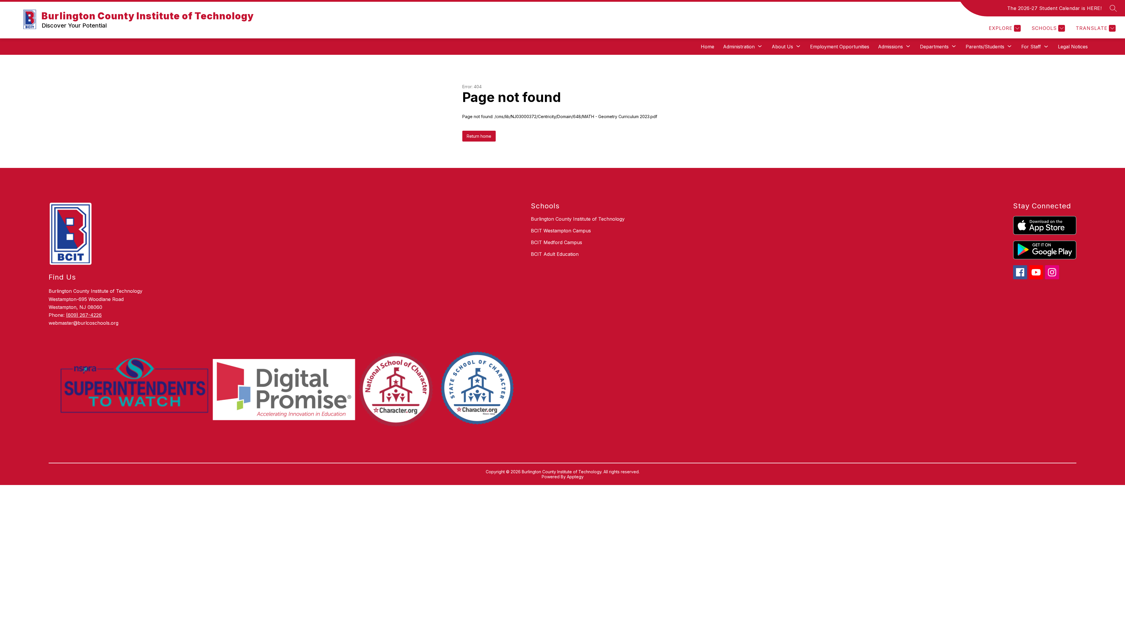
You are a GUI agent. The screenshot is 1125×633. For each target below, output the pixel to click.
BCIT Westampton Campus (561, 231)
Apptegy (575, 476)
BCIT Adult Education (555, 254)
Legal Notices (1073, 47)
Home (707, 47)
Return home (479, 136)
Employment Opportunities (839, 47)
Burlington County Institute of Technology (578, 219)
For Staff (1031, 47)
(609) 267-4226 (84, 315)
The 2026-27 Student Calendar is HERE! (1054, 8)
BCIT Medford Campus (556, 242)
